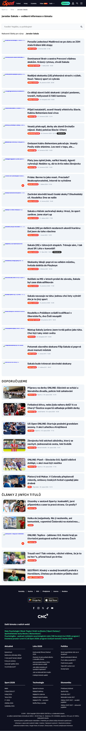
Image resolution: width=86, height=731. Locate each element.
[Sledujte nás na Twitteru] (43, 608)
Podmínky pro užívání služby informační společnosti (56, 720)
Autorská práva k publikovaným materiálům (27, 720)
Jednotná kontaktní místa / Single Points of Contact (28, 725)
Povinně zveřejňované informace (63, 725)
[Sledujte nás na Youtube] (52, 608)
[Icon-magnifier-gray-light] (81, 26)
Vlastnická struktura (64, 723)
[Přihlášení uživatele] (73, 3)
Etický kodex (48, 725)
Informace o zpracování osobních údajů (26, 723)
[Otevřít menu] (81, 3)
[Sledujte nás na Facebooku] (33, 608)
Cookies (41, 723)
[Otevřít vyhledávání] (77, 3)
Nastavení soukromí (51, 723)
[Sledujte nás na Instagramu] (38, 608)
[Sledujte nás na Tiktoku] (47, 608)
